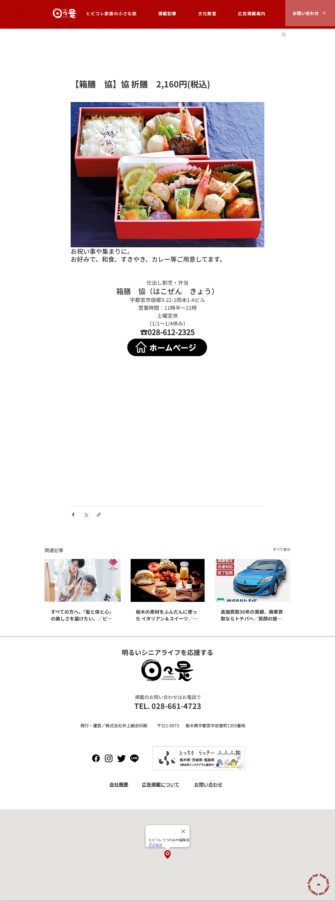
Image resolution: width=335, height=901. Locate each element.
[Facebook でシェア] (73, 514)
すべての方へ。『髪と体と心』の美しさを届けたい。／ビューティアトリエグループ (82, 615)
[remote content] (167, 433)
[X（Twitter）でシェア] (85, 514)
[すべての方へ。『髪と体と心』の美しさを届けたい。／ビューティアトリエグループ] (82, 580)
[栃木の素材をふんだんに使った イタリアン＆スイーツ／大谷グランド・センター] (168, 580)
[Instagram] (109, 758)
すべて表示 (282, 549)
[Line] (134, 758)
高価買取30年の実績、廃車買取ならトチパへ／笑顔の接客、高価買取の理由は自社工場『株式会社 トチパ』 (252, 615)
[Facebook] (96, 758)
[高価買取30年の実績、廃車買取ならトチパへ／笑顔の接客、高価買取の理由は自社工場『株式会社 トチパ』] (252, 580)
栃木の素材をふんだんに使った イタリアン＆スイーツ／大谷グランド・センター (167, 615)
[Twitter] (121, 758)
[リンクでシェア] (98, 514)
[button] (310, 13)
